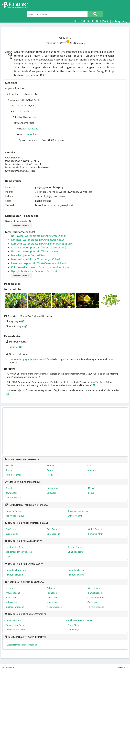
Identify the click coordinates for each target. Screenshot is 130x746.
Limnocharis (31, 134)
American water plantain (38, 247)
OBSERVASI (102, 21)
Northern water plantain (35, 251)
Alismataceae (30, 128)
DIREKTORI (79, 21)
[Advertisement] (65, 429)
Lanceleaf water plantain (38, 239)
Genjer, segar (16, 346)
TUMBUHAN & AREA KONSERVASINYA (26, 614)
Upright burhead (34, 271)
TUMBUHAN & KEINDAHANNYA (23, 459)
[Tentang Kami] (118, 21)
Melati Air (29, 255)
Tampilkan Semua (21, 225)
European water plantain (42, 243)
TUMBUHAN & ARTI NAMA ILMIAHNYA (26, 636)
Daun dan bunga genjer (31, 359)
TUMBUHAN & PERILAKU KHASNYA (25, 563)
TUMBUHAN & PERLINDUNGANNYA (25, 581)
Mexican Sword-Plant (35, 259)
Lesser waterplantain (38, 263)
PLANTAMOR (8, 667)
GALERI (90, 21)
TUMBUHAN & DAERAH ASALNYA (23, 481)
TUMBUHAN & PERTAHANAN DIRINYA (26, 523)
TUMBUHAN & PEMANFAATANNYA (24, 540)
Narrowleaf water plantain (39, 235)
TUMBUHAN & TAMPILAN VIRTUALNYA (28, 504)
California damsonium (40, 267)
